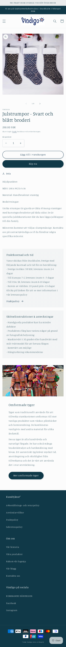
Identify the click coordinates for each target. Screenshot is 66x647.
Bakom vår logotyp (16, 561)
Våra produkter (14, 554)
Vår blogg (11, 568)
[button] (4, 21)
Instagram (11, 610)
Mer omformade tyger (26, 475)
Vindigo (29, 642)
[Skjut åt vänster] (26, 103)
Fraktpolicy (12, 301)
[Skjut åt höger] (40, 103)
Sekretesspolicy (14, 527)
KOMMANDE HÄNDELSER (19, 596)
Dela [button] (8, 173)
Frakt (14, 131)
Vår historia (12, 547)
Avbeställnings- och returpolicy (22, 505)
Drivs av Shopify (38, 642)
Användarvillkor (15, 512)
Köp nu (33, 163)
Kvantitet (7, 137)
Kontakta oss (13, 575)
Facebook (11, 603)
